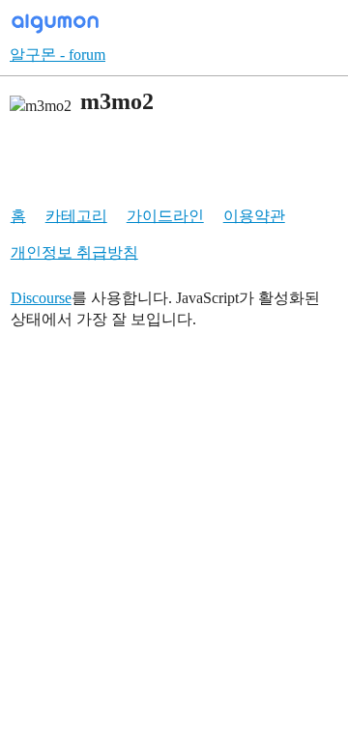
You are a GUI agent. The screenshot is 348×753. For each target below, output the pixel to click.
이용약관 (254, 216)
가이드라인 (165, 216)
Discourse (41, 298)
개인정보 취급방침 (74, 252)
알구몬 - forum (57, 54)
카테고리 (76, 216)
